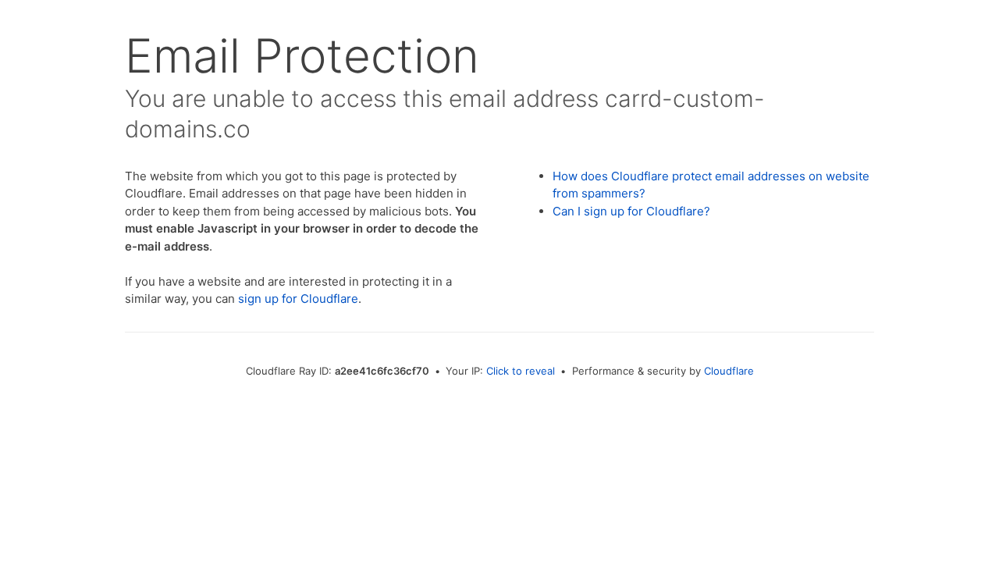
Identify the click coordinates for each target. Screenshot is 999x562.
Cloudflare (729, 371)
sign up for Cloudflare (298, 298)
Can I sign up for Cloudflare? (631, 211)
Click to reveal (520, 371)
